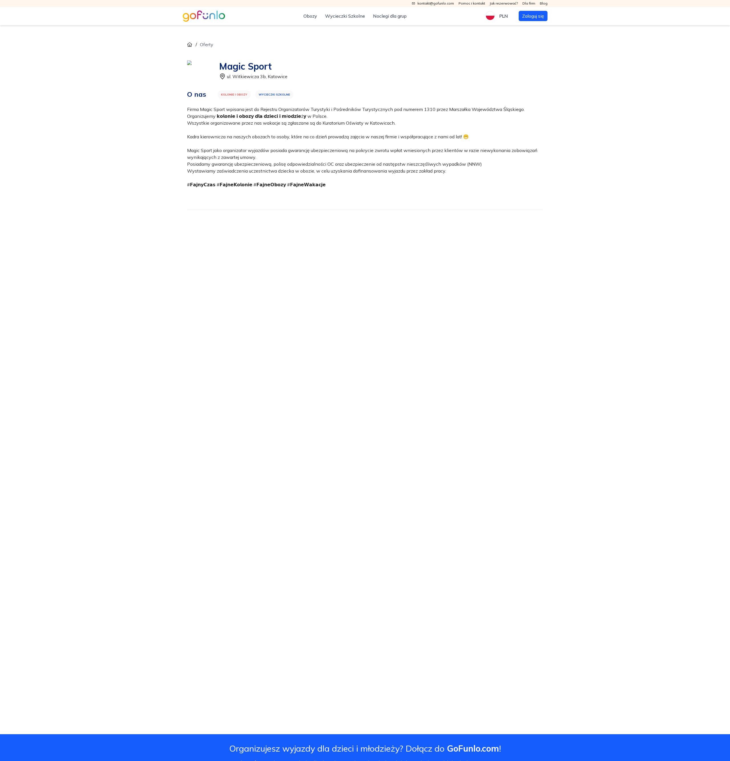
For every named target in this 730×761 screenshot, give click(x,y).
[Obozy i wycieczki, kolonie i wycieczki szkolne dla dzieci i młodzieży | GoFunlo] (203, 16)
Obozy (310, 16)
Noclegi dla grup (390, 16)
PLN (503, 16)
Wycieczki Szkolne (345, 16)
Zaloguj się (533, 16)
